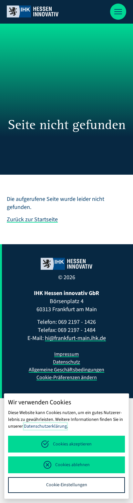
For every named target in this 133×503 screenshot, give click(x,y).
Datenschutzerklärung (45, 426)
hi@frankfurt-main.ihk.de (75, 338)
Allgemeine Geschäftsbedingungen (66, 369)
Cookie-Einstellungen (66, 485)
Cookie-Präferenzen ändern (66, 377)
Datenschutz (66, 362)
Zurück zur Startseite (32, 219)
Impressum (66, 354)
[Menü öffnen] (118, 12)
